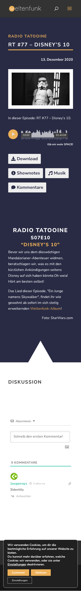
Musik (60, 173)
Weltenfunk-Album (45, 308)
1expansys (18, 483)
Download (27, 159)
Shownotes (28, 173)
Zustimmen (18, 572)
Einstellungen (17, 565)
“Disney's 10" (40, 244)
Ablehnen (40, 572)
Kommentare (30, 187)
